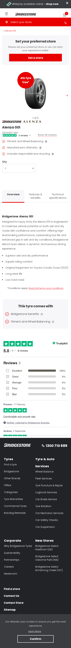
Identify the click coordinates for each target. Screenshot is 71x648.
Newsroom (10, 573)
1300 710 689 (56, 445)
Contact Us (11, 596)
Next (67, 95)
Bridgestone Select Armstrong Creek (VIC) (49, 568)
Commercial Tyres (15, 506)
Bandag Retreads (15, 513)
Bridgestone (11, 471)
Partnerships (11, 560)
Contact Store (13, 603)
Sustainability (12, 553)
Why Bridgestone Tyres (18, 546)
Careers (9, 566)
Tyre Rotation (43, 506)
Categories (11, 492)
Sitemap (10, 610)
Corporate (12, 540)
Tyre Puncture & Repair (49, 485)
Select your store (21, 22)
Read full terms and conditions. (46, 288)
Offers (7, 485)
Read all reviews (47, 134)
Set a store (35, 58)
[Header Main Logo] (24, 14)
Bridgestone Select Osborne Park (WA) (46, 558)
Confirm (35, 639)
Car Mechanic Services (49, 513)
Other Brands (12, 478)
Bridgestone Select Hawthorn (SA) (46, 547)
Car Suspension (45, 527)
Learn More (34, 631)
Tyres (8, 459)
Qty (4, 161)
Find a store (12, 589)
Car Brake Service (46, 499)
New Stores (44, 540)
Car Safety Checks (46, 520)
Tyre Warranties (13, 499)
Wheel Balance (44, 471)
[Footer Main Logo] (17, 445)
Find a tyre (10, 464)
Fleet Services (43, 478)
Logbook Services (46, 492)
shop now (52, 4)
